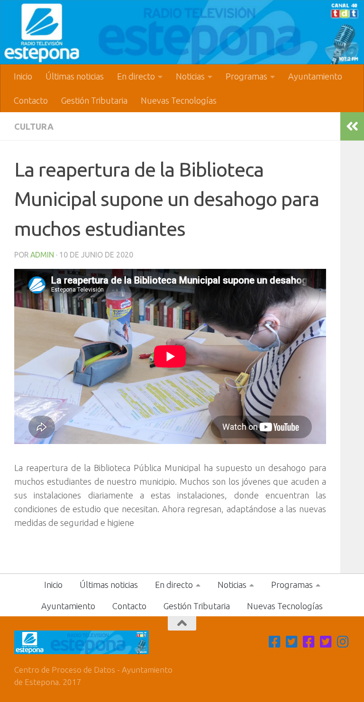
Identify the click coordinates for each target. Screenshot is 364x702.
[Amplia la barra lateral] (352, 126)
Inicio (23, 76)
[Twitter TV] (292, 642)
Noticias (190, 76)
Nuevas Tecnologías (179, 100)
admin (42, 254)
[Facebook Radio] (309, 642)
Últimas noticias (75, 76)
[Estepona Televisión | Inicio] (182, 32)
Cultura (34, 126)
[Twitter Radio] (326, 642)
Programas (246, 76)
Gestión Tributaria (94, 100)
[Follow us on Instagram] (343, 642)
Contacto (31, 100)
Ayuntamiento (315, 76)
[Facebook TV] (275, 642)
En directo (136, 76)
